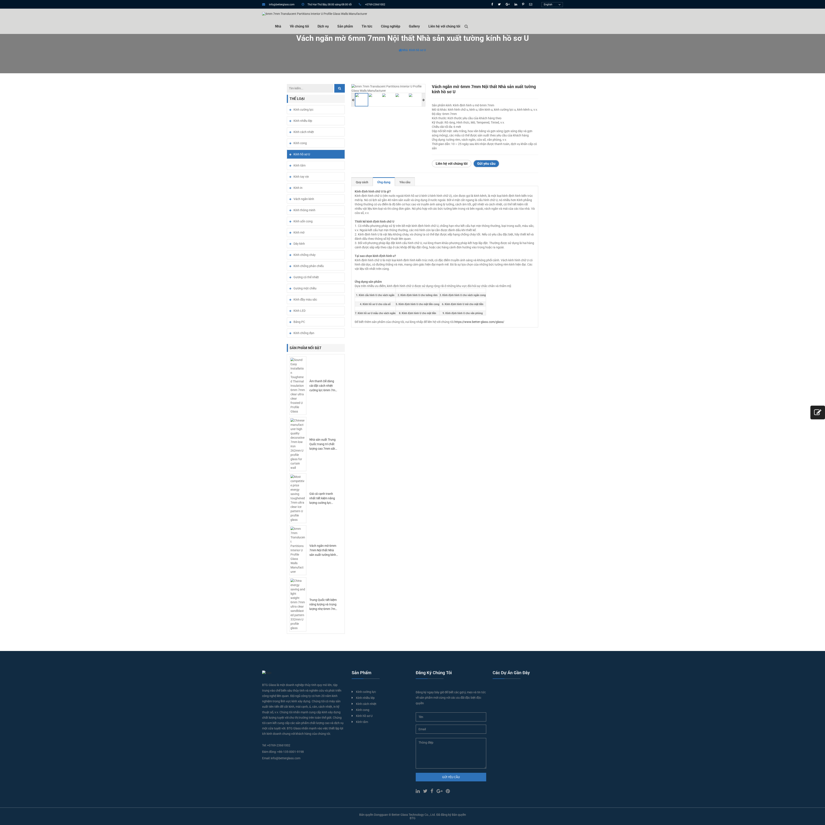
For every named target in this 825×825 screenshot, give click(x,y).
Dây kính (299, 243)
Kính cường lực (303, 109)
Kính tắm (299, 165)
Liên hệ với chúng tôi (444, 26)
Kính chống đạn (303, 333)
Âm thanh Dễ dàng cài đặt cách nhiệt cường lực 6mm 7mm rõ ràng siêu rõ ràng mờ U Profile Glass (323, 390)
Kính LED (299, 310)
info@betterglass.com (282, 4)
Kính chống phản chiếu (308, 266)
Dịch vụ (323, 26)
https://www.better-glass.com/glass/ (479, 322)
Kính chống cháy (304, 255)
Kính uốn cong (303, 221)
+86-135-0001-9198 (290, 751)
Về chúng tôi (299, 26)
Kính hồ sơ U (417, 50)
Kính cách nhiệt (303, 132)
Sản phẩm (345, 26)
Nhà (278, 26)
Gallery (414, 26)
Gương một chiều (304, 288)
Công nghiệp (390, 26)
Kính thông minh (304, 210)
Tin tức (367, 26)
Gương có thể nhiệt (306, 277)
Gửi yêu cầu (486, 164)
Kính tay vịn (301, 176)
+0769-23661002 (375, 4)
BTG (413, 818)
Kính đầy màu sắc (305, 299)
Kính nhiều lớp (302, 120)
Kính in (297, 187)
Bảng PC (299, 322)
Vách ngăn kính (303, 199)
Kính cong (300, 143)
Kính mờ (298, 232)
